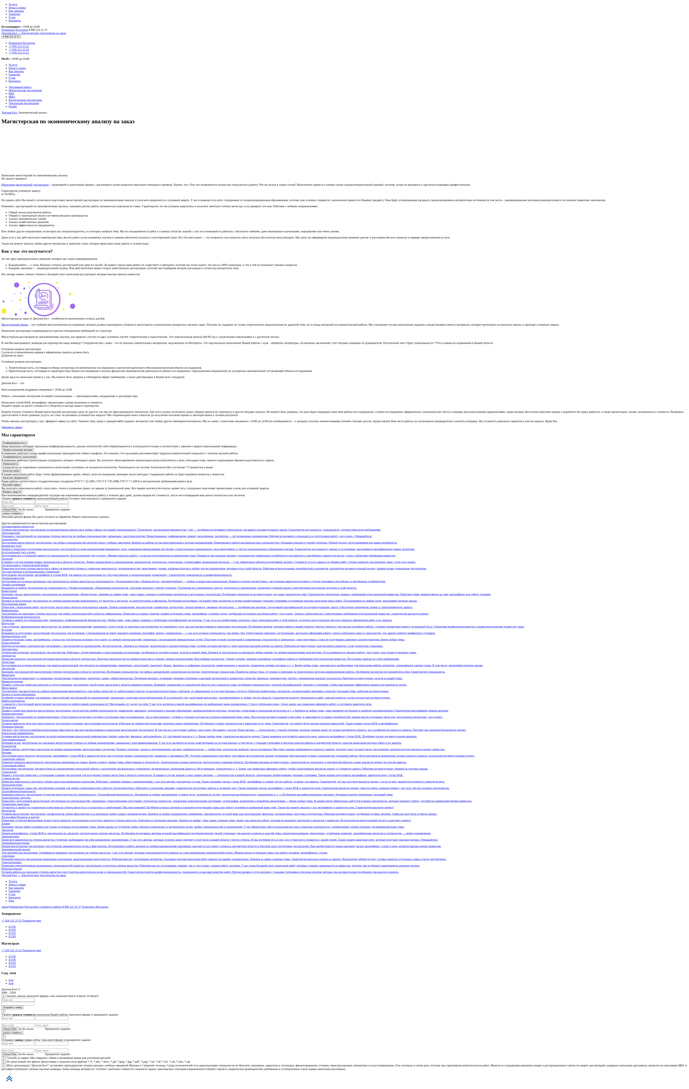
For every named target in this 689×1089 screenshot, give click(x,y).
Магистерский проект (14, 324)
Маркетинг (202, 676)
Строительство (223, 780)
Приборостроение (233, 728)
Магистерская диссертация (25, 90)
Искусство (262, 625)
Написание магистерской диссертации (25, 184)
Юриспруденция (200, 870)
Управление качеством (197, 806)
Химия (202, 825)
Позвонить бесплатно (95, 906)
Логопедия (223, 670)
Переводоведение (222, 715)
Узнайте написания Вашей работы (35, 1014)
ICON (12, 926)
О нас (12, 17)
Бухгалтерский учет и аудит (198, 554)
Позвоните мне (31, 920)
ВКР (11, 93)
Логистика (242, 664)
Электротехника (210, 864)
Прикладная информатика (209, 735)
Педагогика (225, 709)
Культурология (192, 644)
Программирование (201, 741)
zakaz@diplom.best (12, 906)
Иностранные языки (207, 605)
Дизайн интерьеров (179, 586)
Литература (200, 657)
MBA (12, 96)
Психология (223, 748)
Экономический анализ (164, 851)
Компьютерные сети (203, 638)
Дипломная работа (20, 87)
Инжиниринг (209, 599)
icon (11, 980)
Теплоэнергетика (225, 786)
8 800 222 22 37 (11, 36)
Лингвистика (209, 651)
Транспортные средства (236, 799)
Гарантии (14, 14)
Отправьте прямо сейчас (21, 1039)
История (218, 631)
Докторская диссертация (24, 103)
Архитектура (199, 541)
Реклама (238, 754)
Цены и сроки (17, 7)
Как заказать (16, 10)
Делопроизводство (193, 580)
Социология (202, 773)
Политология (199, 722)
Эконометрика (219, 838)
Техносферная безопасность (197, 793)
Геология (208, 560)
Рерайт (13, 106)
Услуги (13, 4)
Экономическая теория (221, 844)
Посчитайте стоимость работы (43, 906)
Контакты (15, 20)
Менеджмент (195, 689)
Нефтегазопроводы (186, 702)
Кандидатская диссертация (25, 100)
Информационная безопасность (196, 618)
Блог (11, 900)
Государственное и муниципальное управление (116, 573)
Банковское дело (208, 547)
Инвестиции (246, 593)
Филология (219, 812)
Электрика (223, 857)
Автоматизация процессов (191, 528)
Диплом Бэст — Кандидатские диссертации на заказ (33, 33)
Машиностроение (204, 683)
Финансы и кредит (206, 819)
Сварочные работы (204, 760)
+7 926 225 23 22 (11, 950)
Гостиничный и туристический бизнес (214, 567)
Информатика (215, 612)
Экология (216, 832)
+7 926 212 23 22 (19, 46)
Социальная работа (214, 767)
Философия (8, 817)
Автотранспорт (186, 534)
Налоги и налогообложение (195, 696)
